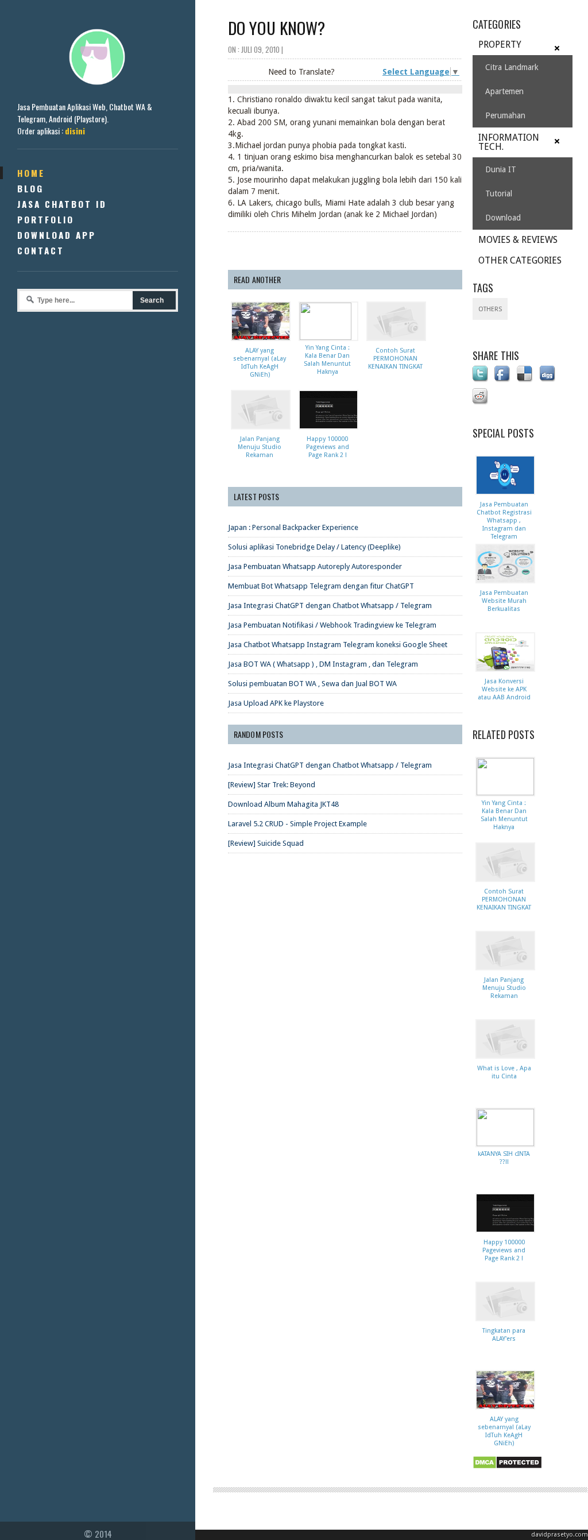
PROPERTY (499, 44)
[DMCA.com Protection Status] (509, 1469)
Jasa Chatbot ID (62, 204)
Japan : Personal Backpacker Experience (293, 527)
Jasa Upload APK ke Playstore (276, 703)
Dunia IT (500, 169)
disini (75, 131)
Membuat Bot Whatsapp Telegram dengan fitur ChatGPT (321, 586)
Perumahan (505, 115)
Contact (40, 250)
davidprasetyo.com (559, 1534)
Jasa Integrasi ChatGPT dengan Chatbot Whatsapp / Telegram (330, 605)
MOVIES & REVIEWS (518, 239)
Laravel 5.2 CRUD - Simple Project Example (297, 823)
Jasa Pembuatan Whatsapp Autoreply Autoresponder (315, 566)
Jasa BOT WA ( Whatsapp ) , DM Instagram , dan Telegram (323, 664)
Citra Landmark (512, 67)
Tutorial (498, 193)
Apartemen (504, 91)
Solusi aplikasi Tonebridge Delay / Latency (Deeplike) (314, 547)
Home (31, 173)
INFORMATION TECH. (508, 142)
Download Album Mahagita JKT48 (283, 804)
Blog (30, 188)
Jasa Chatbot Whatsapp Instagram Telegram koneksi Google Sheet (337, 644)
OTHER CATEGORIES (520, 260)
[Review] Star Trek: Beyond (271, 784)
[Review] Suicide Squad (266, 843)
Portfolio (45, 219)
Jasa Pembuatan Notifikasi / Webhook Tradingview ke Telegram (332, 625)
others (490, 309)
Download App (56, 235)
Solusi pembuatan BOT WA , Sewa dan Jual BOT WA (312, 683)
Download (503, 217)
